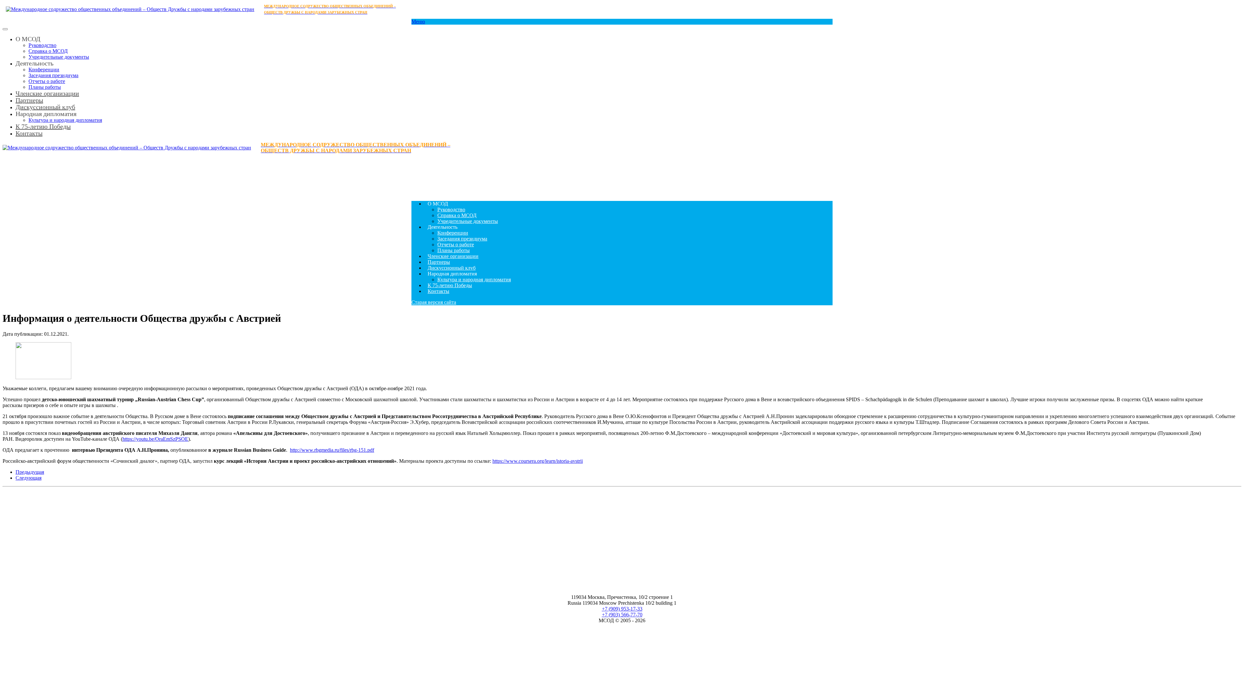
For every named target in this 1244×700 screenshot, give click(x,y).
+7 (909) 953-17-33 (622, 609)
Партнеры (439, 262)
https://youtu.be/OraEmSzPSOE (155, 439)
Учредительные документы (59, 57)
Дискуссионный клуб (452, 268)
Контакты (29, 133)
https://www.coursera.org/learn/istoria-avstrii (537, 461)
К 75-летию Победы (43, 126)
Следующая (28, 478)
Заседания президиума (53, 75)
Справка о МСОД (48, 51)
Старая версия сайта (433, 302)
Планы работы (453, 250)
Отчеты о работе (47, 81)
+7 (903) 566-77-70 (622, 614)
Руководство (42, 45)
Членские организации (47, 93)
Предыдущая (30, 472)
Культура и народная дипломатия (474, 279)
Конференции (44, 69)
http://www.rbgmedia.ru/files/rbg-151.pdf (332, 450)
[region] (622, 175)
